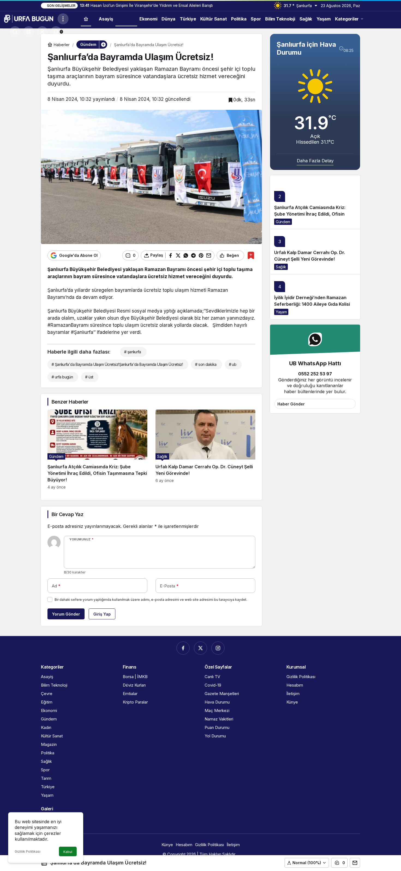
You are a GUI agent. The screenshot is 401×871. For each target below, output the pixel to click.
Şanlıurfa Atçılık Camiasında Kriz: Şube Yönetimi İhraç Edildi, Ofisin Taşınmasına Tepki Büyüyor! (309, 214)
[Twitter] (200, 648)
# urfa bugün (62, 377)
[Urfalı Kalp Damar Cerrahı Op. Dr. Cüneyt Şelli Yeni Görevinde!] (205, 449)
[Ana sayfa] (85, 18)
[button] (28, 31)
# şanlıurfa (132, 351)
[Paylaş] (355, 863)
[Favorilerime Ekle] (250, 255)
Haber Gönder (291, 404)
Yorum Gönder (66, 614)
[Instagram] (218, 648)
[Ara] (15, 31)
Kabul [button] (67, 852)
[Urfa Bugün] (28, 18)
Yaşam (281, 312)
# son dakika (205, 364)
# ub (233, 364)
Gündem (283, 221)
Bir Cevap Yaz (67, 514)
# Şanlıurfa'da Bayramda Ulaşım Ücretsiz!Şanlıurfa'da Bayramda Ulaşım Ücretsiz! (117, 364)
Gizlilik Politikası (27, 851)
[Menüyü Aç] (63, 18)
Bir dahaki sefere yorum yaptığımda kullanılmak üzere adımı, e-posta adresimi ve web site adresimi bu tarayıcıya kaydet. (151, 600)
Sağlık (281, 266)
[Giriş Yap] (42, 31)
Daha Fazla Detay (315, 160)
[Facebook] (183, 648)
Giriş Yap (102, 614)
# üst (89, 377)
